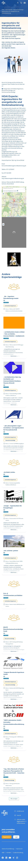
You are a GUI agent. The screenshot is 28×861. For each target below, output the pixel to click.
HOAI (3, 9)
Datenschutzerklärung (8, 849)
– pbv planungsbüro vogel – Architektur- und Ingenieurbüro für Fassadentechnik (13, 427)
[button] (24, 2)
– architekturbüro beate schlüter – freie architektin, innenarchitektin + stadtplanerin (14, 334)
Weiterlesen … (14, 356)
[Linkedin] (6, 858)
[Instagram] (17, 858)
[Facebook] (3, 858)
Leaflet (8, 216)
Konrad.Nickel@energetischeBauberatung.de (14, 166)
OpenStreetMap (18, 216)
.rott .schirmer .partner (10, 550)
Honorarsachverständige (8, 92)
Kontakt (9, 852)
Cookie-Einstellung (18, 852)
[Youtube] (10, 858)
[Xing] (13, 858)
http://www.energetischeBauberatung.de (13, 178)
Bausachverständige (18, 9)
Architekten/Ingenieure (17, 89)
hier (23, 84)
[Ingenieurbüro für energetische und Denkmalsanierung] (14, 200)
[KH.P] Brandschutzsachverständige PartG (13, 629)
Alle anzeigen (14, 798)
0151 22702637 (10, 169)
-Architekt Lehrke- (9, 472)
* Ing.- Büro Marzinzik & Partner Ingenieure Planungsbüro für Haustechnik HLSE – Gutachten (13, 771)
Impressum (19, 849)
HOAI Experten (8, 9)
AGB (3, 852)
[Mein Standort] (17, 191)
